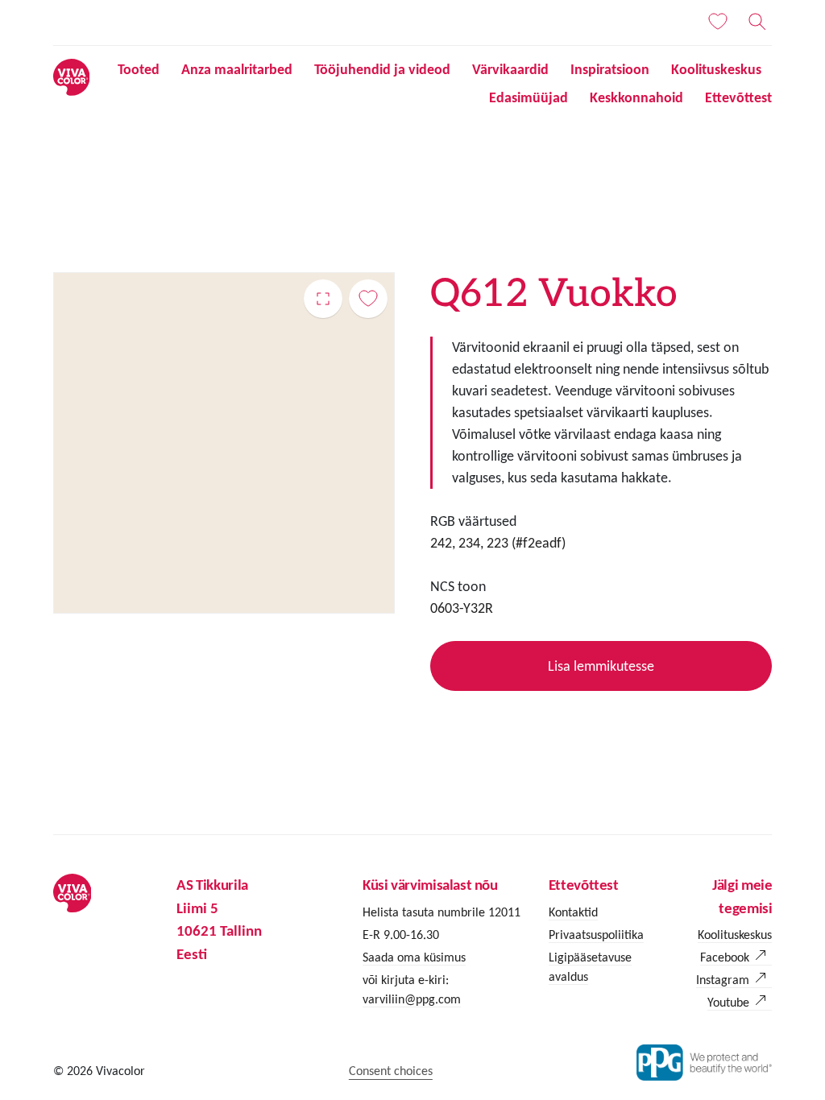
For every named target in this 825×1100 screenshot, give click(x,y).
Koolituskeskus (716, 69)
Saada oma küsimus (414, 957)
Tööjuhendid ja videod (382, 69)
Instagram (722, 979)
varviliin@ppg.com (412, 999)
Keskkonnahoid (636, 97)
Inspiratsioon (609, 69)
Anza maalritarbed (236, 69)
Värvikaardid (510, 69)
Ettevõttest (738, 97)
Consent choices (391, 1070)
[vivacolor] (71, 76)
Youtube (728, 1002)
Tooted (139, 69)
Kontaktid (573, 912)
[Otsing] (757, 21)
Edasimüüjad (528, 97)
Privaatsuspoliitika (596, 934)
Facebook (724, 957)
